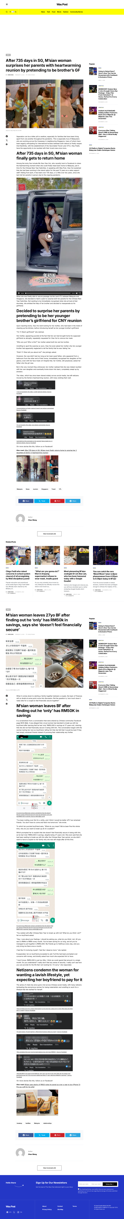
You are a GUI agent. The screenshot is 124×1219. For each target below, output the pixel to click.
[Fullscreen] (80, 293)
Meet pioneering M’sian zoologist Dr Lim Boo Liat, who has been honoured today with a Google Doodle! (75, 576)
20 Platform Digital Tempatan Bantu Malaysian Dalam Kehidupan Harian (102, 149)
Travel (53, 489)
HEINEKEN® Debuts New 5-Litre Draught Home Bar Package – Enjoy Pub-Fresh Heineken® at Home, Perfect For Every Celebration (108, 94)
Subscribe (109, 1184)
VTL (60, 489)
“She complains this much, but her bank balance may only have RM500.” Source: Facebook (41, 1052)
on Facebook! (48, 446)
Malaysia (19, 489)
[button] (7, 4)
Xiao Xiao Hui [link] (46, 163)
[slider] (47, 293)
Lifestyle (101, 85)
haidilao (28, 1123)
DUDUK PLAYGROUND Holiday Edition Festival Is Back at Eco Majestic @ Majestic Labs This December (107, 114)
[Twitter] (14, 1212)
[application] (49, 236)
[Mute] (77, 293)
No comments (12, 593)
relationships (47, 1123)
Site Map (60, 1209)
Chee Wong (32, 520)
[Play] (19, 293)
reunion (35, 489)
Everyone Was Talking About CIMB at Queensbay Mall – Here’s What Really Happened (108, 133)
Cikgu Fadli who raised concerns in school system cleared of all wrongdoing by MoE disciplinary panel (18, 575)
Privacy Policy (47, 1209)
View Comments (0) (49, 534)
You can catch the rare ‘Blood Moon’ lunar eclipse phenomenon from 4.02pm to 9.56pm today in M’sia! (105, 575)
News (8, 55)
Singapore (44, 489)
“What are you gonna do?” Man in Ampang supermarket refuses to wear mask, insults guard (47, 575)
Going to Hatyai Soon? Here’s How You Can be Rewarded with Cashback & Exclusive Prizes (107, 74)
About (44, 1206)
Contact (60, 1206)
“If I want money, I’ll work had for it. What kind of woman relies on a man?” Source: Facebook (41, 1031)
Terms (75, 1206)
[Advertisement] (62, 33)
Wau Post (62, 4)
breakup (19, 1123)
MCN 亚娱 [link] (24, 723)
